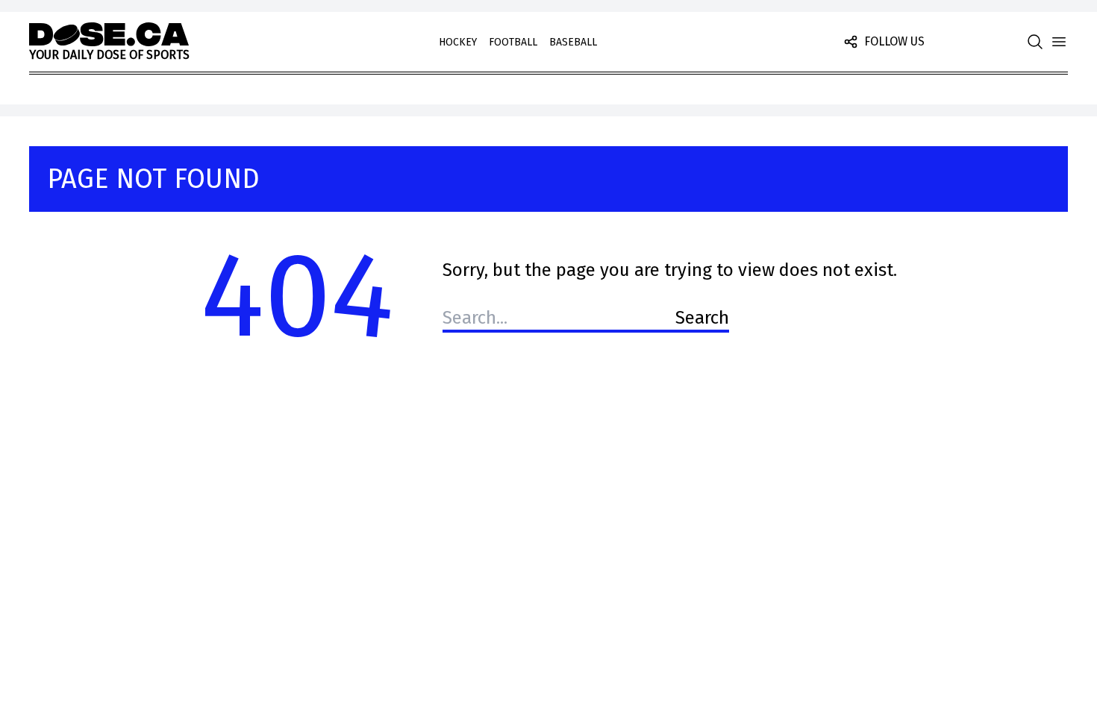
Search (702, 317)
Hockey (458, 42)
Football (513, 42)
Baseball (573, 42)
